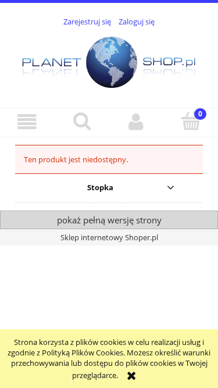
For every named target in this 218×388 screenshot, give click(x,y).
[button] (27, 122)
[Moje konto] (136, 122)
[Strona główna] (109, 60)
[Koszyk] (190, 121)
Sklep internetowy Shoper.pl (109, 237)
